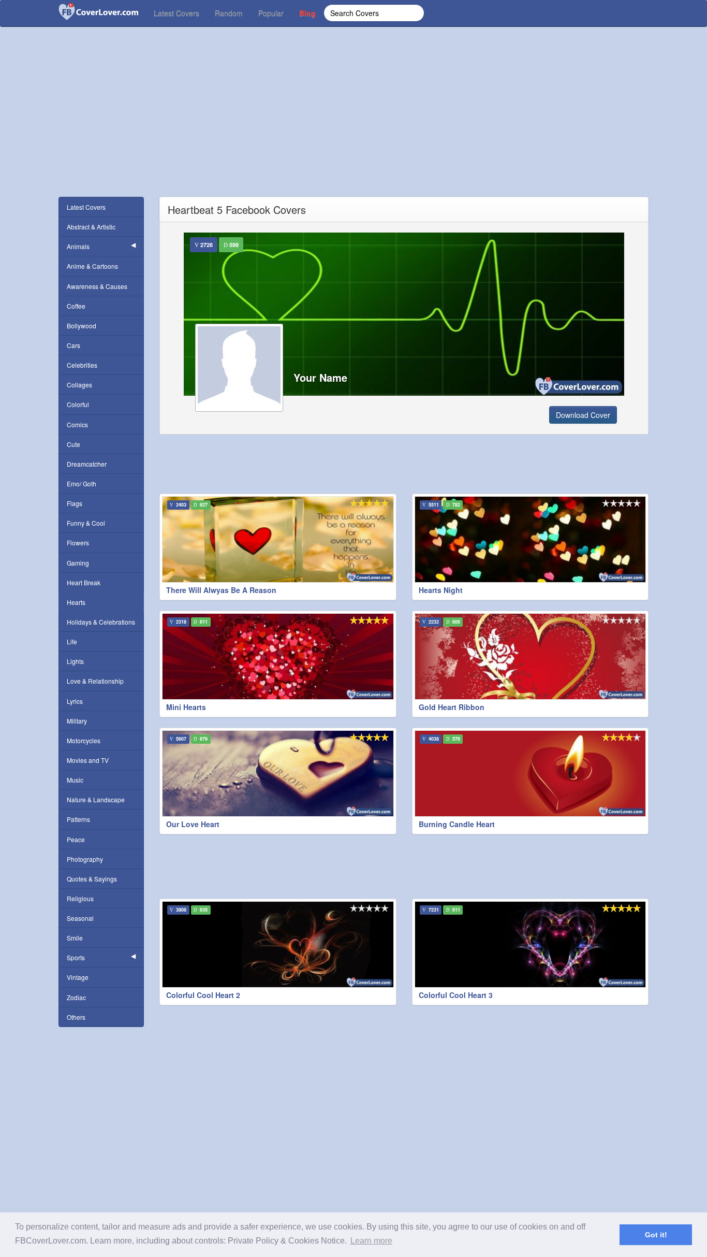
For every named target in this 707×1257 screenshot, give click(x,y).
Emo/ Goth (81, 483)
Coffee (76, 305)
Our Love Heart (192, 824)
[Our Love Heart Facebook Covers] (278, 773)
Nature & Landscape (96, 799)
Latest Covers (176, 13)
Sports (76, 957)
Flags (74, 503)
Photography (85, 859)
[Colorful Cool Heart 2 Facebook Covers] (278, 944)
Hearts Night (441, 590)
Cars (73, 345)
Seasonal (80, 918)
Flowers (78, 542)
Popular (271, 13)
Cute (73, 444)
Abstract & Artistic (91, 226)
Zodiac (76, 997)
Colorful (78, 404)
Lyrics (75, 701)
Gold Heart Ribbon (451, 707)
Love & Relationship (95, 680)
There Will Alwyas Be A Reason (221, 590)
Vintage (78, 977)
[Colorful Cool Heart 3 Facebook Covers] (530, 944)
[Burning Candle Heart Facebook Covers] (530, 773)
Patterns (78, 819)
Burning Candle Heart (457, 824)
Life (72, 641)
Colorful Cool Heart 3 (456, 995)
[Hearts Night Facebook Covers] (530, 539)
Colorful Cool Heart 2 (203, 995)
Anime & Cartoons (92, 266)
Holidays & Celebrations (101, 621)
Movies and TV (88, 760)
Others (76, 1017)
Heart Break (83, 582)
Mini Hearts (186, 707)
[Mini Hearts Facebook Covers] (278, 656)
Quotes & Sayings (92, 878)
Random (229, 13)
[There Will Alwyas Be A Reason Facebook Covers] (278, 539)
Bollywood (81, 325)
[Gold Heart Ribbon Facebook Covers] (530, 656)
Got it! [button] (656, 1235)
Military (77, 720)
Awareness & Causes (97, 286)
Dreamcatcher (87, 463)
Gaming (78, 562)
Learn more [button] (371, 1240)
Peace (76, 839)
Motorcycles (83, 740)
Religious (80, 898)
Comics (77, 424)
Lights (75, 661)
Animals (78, 246)
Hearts (76, 602)
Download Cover (583, 415)
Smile (75, 937)
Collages (79, 384)
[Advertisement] (353, 124)
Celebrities (82, 364)
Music (75, 779)
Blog (307, 13)
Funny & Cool (86, 522)
